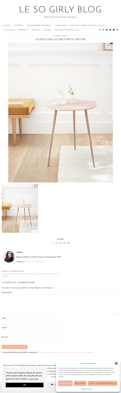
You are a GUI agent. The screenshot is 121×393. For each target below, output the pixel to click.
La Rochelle (9, 30)
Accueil (7, 25)
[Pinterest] (107, 30)
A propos (19, 25)
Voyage (47, 30)
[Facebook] (110, 30)
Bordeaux (23, 30)
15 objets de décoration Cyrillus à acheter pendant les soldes (30, 273)
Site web (5, 337)
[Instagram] (103, 30)
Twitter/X (33, 261)
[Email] (114, 30)
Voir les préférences (102, 383)
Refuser (80, 383)
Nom (4, 318)
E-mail (4, 327)
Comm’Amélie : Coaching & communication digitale (80, 25)
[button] (116, 363)
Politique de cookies (86, 389)
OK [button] (24, 385)
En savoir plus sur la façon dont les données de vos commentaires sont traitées (65, 352)
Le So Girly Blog (60, 10)
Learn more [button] (33, 379)
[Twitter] (100, 30)
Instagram (41, 261)
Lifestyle (36, 30)
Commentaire (7, 292)
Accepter (65, 383)
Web (27, 261)
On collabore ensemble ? (39, 25)
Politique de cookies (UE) (67, 30)
